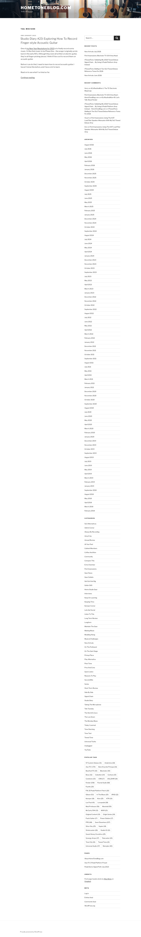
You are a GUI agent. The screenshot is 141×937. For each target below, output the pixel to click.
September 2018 (90, 490)
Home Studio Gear (90, 589)
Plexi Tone (88, 663)
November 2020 (90, 396)
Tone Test (87, 733)
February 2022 (89, 338)
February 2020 (89, 432)
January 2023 (89, 293)
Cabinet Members (90, 548)
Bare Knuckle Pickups (107, 767)
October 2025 (89, 182)
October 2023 (89, 268)
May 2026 (88, 157)
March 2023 (88, 289)
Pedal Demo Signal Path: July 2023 (96, 867)
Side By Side (88, 692)
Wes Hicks (107, 879)
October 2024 (89, 227)
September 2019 (90, 453)
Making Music (89, 631)
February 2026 (89, 165)
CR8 (101, 779)
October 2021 (89, 354)
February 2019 (89, 482)
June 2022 (88, 322)
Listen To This (89, 614)
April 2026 (88, 161)
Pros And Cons (89, 667)
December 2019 (90, 441)
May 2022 (88, 326)
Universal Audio (93, 846)
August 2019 (89, 457)
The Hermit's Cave (90, 713)
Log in (86, 893)
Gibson (90, 794)
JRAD (114, 794)
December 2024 (90, 219)
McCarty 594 (92, 810)
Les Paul (90, 802)
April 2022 (88, 330)
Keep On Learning (90, 598)
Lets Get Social (89, 610)
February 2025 (89, 210)
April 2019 (88, 474)
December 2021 (90, 346)
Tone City (90, 842)
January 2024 (89, 256)
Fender (90, 783)
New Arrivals (89, 643)
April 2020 (88, 424)
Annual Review (89, 540)
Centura (112, 775)
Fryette (90, 787)
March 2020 (88, 428)
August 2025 (89, 190)
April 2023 (88, 284)
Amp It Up (88, 536)
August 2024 (89, 235)
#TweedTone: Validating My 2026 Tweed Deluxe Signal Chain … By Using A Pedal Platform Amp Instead (101, 62)
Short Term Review (91, 688)
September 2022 (90, 309)
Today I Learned (90, 725)
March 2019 (88, 478)
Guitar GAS (88, 585)
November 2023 (90, 264)
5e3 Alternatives (90, 524)
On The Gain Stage (91, 651)
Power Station (106, 818)
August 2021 (89, 363)
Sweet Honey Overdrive (96, 834)
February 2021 (89, 383)
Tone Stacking (89, 729)
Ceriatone (91, 779)
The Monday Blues (91, 721)
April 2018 (88, 502)
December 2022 (90, 297)
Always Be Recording (91, 532)
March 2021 (88, 379)
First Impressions (90, 569)
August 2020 (89, 408)
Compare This (89, 561)
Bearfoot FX (91, 771)
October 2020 (89, 400)
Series (86, 684)
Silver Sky (91, 826)
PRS (89, 822)
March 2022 (88, 334)
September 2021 (90, 358)
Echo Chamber (89, 565)
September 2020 (90, 404)
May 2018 (88, 498)
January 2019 (89, 486)
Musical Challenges (91, 639)
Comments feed (90, 902)
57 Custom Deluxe (94, 763)
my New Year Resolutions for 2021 (40, 49)
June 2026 (88, 153)
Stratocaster (92, 830)
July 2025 (87, 194)
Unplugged (88, 746)
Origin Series (109, 814)
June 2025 (88, 198)
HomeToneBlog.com (46, 7)
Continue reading (28, 78)
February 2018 (89, 511)
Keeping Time (89, 602)
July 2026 (87, 149)
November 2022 (90, 301)
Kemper (90, 798)
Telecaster (107, 838)
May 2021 (88, 371)
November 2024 (90, 223)
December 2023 (90, 260)
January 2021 (89, 387)
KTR (109, 798)
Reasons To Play (90, 676)
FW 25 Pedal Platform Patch (97, 791)
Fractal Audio (103, 783)
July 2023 (87, 276)
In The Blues (103, 794)
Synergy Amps (92, 838)
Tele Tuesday (89, 709)
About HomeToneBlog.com (94, 858)
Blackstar (105, 771)
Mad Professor (92, 806)
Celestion (100, 775)
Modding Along (89, 635)
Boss (89, 775)
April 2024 (88, 252)
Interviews (88, 593)
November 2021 (90, 350)
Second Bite (88, 680)
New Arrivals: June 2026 (93, 75)
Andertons (110, 763)
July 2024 (87, 239)
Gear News (88, 573)
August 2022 (89, 313)
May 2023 (88, 280)
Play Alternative (90, 659)
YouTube (87, 750)
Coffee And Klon (90, 552)
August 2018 (89, 494)
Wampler (107, 846)
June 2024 (88, 243)
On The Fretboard (90, 647)
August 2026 (89, 145)
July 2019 (87, 461)
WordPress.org (89, 906)
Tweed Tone (88, 737)
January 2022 (89, 342)
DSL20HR (112, 779)
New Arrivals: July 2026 (92, 51)
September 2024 (90, 231)
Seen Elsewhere (102, 822)
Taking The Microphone (92, 705)
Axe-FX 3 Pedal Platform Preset (95, 863)
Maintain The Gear (90, 626)
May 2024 (88, 248)
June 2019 (88, 465)
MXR (104, 810)
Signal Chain (88, 696)
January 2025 (89, 215)
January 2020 (89, 437)
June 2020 (88, 416)
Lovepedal (103, 802)
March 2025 (88, 206)
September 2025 (90, 186)
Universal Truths (90, 741)
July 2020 (87, 412)
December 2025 (90, 174)
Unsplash (87, 881)
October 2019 (89, 449)
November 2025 (90, 178)
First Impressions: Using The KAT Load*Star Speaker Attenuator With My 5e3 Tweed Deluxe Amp (102, 120)
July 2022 (87, 317)
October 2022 (89, 305)
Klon (100, 798)
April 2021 (88, 375)
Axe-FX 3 (91, 767)
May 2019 (88, 470)
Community (88, 557)
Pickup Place (89, 655)
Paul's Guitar (91, 818)
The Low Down (89, 717)
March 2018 (88, 506)
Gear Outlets (88, 577)
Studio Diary (88, 700)
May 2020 (88, 420)
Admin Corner (89, 528)
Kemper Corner (89, 606)
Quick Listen (88, 672)
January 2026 (89, 169)
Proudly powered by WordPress (31, 932)
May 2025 (88, 202)
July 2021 (87, 367)
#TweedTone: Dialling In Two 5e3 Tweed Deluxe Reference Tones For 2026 (102, 111)
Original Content (93, 814)
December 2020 (90, 391)
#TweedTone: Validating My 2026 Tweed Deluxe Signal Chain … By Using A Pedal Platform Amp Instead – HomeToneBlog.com (101, 106)
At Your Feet (88, 544)
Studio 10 (105, 830)
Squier (102, 826)
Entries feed (88, 897)
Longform (87, 622)
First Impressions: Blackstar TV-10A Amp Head (101, 56)
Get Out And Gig (90, 581)
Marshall (106, 806)
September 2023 (90, 272)
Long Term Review (91, 618)
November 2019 (90, 445)
